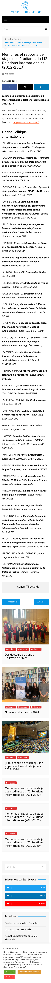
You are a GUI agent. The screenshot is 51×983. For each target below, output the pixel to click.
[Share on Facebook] (9, 87)
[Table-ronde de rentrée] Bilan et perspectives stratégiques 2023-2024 (24, 766)
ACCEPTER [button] (10, 972)
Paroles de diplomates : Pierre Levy (22, 923)
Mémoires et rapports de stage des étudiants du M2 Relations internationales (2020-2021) (24, 817)
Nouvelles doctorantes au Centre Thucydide (21, 938)
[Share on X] (25, 87)
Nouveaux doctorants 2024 (22, 712)
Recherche (35, 649)
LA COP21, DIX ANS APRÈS (18, 929)
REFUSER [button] (9, 977)
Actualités (10, 649)
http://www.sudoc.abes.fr (26, 122)
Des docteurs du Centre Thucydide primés (19, 656)
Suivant (40, 601)
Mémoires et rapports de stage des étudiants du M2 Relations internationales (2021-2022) (24, 791)
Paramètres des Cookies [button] (29, 972)
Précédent (12, 601)
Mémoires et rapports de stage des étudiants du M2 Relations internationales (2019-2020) (24, 842)
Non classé (9, 74)
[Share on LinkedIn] (41, 87)
